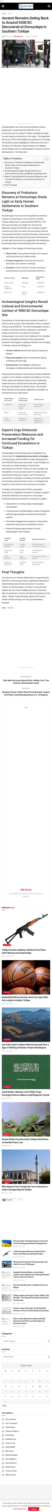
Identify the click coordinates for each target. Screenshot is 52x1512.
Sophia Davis (10, 1467)
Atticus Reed (10, 1419)
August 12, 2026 (31, 36)
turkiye (10, 608)
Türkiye (10, 13)
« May (4, 1406)
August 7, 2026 (7, 1193)
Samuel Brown (11, 1463)
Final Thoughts (11, 185)
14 (33, 1386)
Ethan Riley (9, 1435)
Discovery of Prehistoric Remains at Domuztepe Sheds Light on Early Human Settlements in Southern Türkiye (24, 165)
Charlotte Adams (12, 1431)
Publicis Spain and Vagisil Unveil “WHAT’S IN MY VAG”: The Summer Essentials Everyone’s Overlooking (31, 1298)
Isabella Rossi (10, 1439)
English (8, 1200)
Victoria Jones (11, 1471)
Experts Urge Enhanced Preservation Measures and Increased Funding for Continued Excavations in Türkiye (26, 179)
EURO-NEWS (10, 1447)
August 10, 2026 (8, 1003)
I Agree (34, 1509)
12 (19, 1386)
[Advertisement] (26, 95)
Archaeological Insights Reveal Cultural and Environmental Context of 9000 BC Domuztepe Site (25, 172)
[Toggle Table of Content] (45, 159)
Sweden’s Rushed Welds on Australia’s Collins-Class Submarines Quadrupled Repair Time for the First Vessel (31, 1274)
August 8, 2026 (7, 1098)
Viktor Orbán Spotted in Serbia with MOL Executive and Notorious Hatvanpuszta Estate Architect (29, 1321)
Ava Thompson (11, 1423)
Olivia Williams (10, 1459)
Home (4, 13)
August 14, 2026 (8, 956)
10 (5, 1386)
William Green (10, 1475)
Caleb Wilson (10, 1427)
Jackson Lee (10, 1443)
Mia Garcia (18, 36)
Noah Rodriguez (11, 1455)
